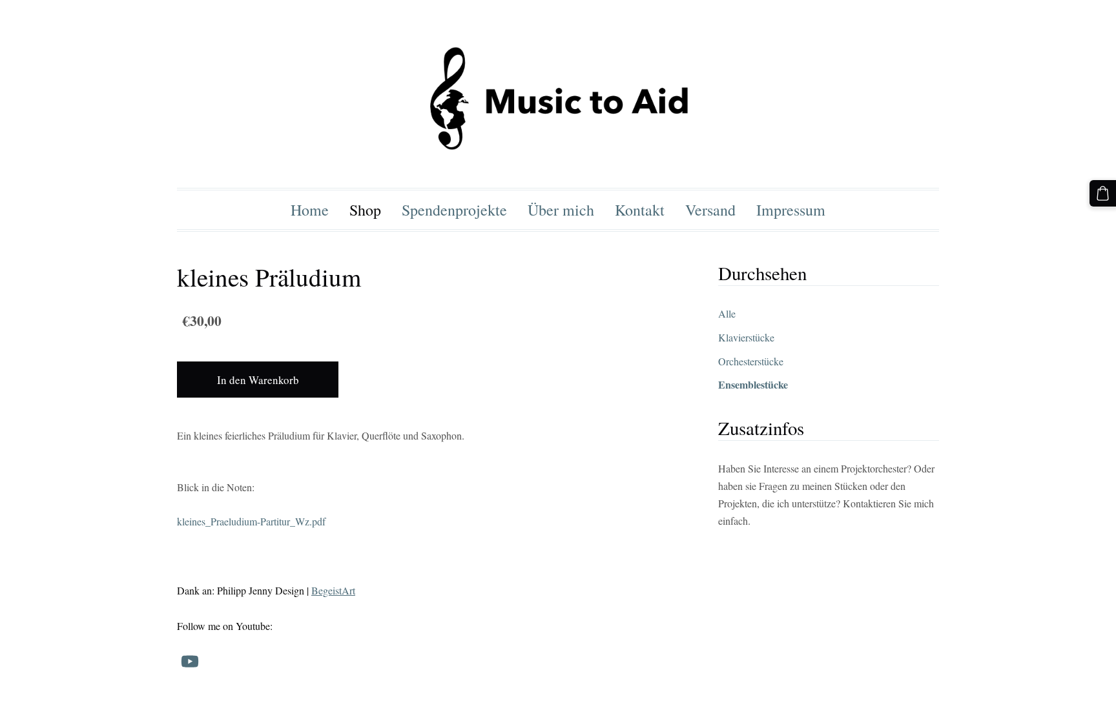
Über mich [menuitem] (561, 209)
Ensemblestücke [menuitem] (753, 384)
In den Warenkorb (258, 379)
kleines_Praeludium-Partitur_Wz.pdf (251, 521)
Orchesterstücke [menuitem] (750, 361)
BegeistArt (333, 590)
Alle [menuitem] (727, 313)
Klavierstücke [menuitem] (746, 337)
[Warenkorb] (1103, 193)
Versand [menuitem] (710, 209)
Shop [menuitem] (365, 209)
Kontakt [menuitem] (640, 209)
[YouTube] (190, 661)
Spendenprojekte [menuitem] (454, 209)
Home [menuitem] (310, 209)
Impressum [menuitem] (790, 209)
